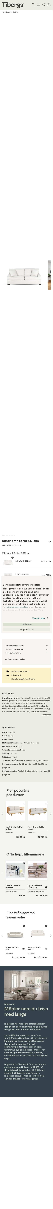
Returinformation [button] (13, 653)
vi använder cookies (17, 607)
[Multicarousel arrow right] (51, 814)
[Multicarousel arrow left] (2, 814)
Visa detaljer (38, 618)
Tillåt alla (26, 624)
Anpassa (25, 629)
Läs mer (45, 715)
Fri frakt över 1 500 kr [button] (14, 649)
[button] (3, 535)
